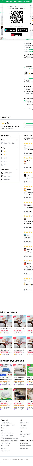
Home (1, 12)
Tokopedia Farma (5, 443)
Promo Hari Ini (5, 446)
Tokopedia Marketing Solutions (9, 438)
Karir (2, 428)
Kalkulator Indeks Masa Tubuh (9, 440)
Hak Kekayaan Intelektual (7, 425)
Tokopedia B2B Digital (7, 435)
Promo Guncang (5, 451)
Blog (2, 430)
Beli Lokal (4, 448)
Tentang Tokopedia (6, 422)
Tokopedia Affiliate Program (8, 433)
